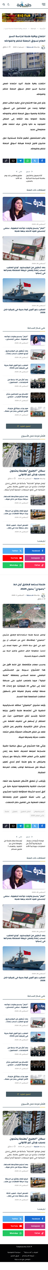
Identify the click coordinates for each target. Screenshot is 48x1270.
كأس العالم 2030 (37, 815)
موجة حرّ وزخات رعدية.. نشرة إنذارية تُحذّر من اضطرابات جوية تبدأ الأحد (35, 843)
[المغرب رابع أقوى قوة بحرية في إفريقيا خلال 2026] (24, 290)
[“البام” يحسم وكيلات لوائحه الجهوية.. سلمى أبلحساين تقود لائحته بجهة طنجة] (24, 209)
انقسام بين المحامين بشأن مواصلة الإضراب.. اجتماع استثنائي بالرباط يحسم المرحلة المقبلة (15, 398)
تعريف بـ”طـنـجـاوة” (31, 1252)
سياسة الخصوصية (14, 1252)
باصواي (14, 811)
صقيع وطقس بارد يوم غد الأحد (13, 177)
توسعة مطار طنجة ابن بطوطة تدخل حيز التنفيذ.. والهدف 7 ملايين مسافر (13, 845)
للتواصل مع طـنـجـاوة (22, 1259)
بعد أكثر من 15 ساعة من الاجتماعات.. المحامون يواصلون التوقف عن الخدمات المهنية (16, 383)
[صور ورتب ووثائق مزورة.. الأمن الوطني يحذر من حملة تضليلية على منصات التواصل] (38, 412)
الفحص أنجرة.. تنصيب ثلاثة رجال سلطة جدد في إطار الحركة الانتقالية (17, 528)
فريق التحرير (15, 1255)
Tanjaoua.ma (21, 1246)
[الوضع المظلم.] (8, 4)
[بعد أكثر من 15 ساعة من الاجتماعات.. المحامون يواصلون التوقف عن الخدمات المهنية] (38, 383)
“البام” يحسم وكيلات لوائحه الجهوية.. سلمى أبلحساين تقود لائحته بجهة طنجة (24, 229)
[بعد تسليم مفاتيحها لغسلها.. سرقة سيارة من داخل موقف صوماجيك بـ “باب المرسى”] (38, 500)
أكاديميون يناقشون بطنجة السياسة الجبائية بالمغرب (35, 178)
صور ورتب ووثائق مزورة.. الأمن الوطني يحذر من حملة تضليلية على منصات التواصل (16, 411)
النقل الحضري (25, 811)
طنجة (7, 811)
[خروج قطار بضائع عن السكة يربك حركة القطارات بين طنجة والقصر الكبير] (38, 514)
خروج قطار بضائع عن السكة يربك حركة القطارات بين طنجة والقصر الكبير (15, 513)
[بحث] (4, 4)
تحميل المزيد (25, 426)
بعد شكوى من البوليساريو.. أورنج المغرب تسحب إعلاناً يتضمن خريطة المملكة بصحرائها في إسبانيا (24, 270)
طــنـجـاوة (30, 47)
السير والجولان (39, 811)
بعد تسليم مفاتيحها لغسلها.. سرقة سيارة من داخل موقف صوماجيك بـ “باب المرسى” (15, 499)
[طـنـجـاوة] (24, 4)
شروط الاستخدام (28, 1255)
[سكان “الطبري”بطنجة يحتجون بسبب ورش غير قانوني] (24, 455)
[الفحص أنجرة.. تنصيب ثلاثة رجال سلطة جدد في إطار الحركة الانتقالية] (38, 529)
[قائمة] (43, 4)
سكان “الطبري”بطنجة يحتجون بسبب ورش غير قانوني (27, 472)
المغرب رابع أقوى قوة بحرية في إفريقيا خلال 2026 (24, 311)
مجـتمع (41, 465)
